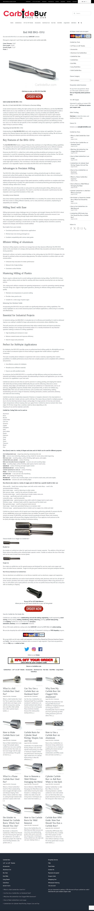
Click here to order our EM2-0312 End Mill (34, 91)
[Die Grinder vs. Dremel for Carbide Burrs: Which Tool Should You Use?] (12, 809)
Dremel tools (6, 389)
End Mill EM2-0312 (29, 198)
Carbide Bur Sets (75, 56)
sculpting (8, 621)
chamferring (25, 619)
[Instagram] (78, 228)
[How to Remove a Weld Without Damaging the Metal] (33, 768)
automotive (6, 623)
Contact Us (51, 869)
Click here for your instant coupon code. (59, 891)
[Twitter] (74, 228)
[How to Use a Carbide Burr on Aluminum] (55, 724)
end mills (43, 40)
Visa (39, 639)
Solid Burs (34, 671)
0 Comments (13, 696)
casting (31, 619)
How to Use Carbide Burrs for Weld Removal (33, 820)
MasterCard (44, 639)
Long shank (6, 500)
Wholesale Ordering (53, 883)
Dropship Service (53, 860)
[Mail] (81, 228)
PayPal (7, 641)
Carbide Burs (7, 669)
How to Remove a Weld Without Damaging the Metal (33, 779)
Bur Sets (45, 669)
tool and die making (35, 617)
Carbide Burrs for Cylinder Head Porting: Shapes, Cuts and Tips (21, 903)
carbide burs (10, 513)
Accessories (29, 669)
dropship (56, 630)
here (50, 163)
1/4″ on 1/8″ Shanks (18, 669)
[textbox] (80, 80)
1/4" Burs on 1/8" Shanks (78, 46)
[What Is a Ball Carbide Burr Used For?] (12, 680)
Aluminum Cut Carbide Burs (79, 53)
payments (29, 639)
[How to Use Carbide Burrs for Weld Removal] (33, 809)
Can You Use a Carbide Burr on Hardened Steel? (31, 691)
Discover (50, 639)
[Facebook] (71, 228)
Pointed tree (6, 477)
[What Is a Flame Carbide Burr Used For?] (12, 768)
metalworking (25, 617)
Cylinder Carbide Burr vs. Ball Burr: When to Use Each (54, 779)
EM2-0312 (20, 320)
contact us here (19, 643)
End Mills (52, 669)
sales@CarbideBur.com (84, 127)
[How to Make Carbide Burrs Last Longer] (12, 724)
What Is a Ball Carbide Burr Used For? (11, 691)
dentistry (12, 623)
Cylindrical (6, 466)
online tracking (56, 627)
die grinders (12, 388)
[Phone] (85, 228)
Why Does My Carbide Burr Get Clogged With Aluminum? (20, 896)
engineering (45, 617)
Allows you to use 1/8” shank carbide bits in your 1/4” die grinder (33, 603)
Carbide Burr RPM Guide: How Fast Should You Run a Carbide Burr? (79, 215)
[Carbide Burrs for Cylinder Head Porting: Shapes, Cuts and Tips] (33, 724)
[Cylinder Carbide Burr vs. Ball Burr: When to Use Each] (55, 768)
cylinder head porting (52, 619)
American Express (58, 639)
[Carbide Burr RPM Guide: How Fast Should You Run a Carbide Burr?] (55, 809)
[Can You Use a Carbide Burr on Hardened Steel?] (33, 680)
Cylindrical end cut (8, 468)
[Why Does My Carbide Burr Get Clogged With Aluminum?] (55, 680)
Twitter (38, 655)
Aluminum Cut (38, 669)
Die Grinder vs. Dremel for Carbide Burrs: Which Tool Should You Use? (80, 199)
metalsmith (25, 623)
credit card (23, 639)
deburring (37, 619)
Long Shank (59, 669)
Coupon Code (52, 876)
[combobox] (80, 80)
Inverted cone (7, 473)
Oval (4, 475)
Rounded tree (7, 479)
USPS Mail (46, 627)
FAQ (9, 643)
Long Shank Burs (75, 67)
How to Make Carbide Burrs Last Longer (11, 735)
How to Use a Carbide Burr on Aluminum (53, 735)
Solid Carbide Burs (76, 70)
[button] (81, 22)
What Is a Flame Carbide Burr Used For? (11, 779)
